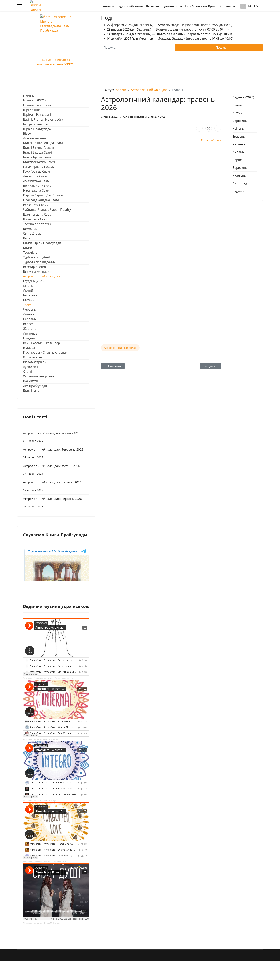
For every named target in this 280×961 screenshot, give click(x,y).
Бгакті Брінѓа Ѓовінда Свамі (43, 143)
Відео (27, 133)
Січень (28, 286)
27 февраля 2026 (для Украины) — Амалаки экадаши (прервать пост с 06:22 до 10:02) (169, 25)
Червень (29, 309)
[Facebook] (199, 128)
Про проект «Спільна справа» (45, 352)
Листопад (30, 333)
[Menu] (19, 5)
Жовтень (29, 328)
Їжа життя (30, 381)
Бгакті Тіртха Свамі (37, 157)
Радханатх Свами (36, 205)
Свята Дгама (32, 233)
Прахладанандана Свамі (41, 200)
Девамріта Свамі (35, 176)
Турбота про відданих (39, 262)
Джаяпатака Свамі (36, 181)
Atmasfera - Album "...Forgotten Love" (50, 862)
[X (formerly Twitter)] (208, 128)
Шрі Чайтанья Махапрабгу (43, 119)
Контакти (227, 6)
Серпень (29, 319)
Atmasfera (27, 678)
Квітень (28, 300)
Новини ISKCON (35, 100)
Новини (29, 96)
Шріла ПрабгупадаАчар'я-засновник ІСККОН (56, 62)
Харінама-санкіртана (38, 376)
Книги (27, 248)
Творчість (30, 252)
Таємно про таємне (37, 224)
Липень (28, 314)
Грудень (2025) (34, 281)
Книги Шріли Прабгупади (42, 243)
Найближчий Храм (200, 6)
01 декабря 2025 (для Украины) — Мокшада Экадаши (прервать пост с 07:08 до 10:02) (170, 38)
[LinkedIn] (217, 128)
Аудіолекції (31, 367)
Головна (108, 6)
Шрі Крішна (32, 110)
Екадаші (29, 348)
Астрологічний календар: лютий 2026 (50, 437)
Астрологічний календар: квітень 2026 (51, 469)
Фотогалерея (33, 357)
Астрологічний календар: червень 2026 (52, 502)
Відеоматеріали (34, 362)
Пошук (220, 47)
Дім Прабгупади (35, 386)
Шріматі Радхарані (37, 115)
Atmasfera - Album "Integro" (46, 800)
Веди (26, 238)
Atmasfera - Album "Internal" (46, 739)
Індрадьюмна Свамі (37, 186)
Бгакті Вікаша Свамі (37, 152)
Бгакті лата (31, 390)
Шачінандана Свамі (37, 214)
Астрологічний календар (41, 276)
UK (243, 6)
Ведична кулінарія (36, 271)
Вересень (30, 324)
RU (250, 6)
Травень (29, 305)
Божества (30, 229)
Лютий (28, 290)
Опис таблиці (211, 140)
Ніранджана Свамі (36, 190)
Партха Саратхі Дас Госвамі (43, 195)
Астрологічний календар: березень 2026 (53, 453)
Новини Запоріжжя (37, 105)
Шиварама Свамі (35, 219)
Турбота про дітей (36, 257)
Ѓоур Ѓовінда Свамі (37, 171)
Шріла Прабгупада (37, 129)
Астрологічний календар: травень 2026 (52, 486)
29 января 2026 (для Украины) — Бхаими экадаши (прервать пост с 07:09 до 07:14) (168, 29)
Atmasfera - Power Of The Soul (47, 923)
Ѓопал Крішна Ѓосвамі (39, 167)
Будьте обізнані (130, 6)
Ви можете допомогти (164, 6)
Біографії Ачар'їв (35, 124)
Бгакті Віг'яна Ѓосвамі (39, 148)
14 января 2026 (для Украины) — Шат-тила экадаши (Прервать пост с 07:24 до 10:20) (169, 34)
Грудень (29, 338)
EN (256, 6)
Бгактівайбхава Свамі (39, 162)
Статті (27, 371)
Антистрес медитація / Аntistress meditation (53, 678)
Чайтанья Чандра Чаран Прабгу (47, 209)
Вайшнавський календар (41, 343)
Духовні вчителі (34, 138)
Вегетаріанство (34, 267)
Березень (30, 295)
